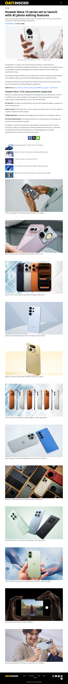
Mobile (7, 8)
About (38, 675)
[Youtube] (56, 676)
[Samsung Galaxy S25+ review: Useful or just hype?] (9, 149)
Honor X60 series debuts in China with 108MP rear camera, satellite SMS (35, 88)
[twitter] (34, 138)
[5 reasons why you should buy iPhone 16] (9, 163)
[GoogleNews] (61, 679)
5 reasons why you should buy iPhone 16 (26, 159)
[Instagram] (59, 676)
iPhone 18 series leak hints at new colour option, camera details (32, 173)
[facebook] (30, 138)
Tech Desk (10, 24)
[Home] (17, 2)
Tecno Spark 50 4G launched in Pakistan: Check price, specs (31, 166)
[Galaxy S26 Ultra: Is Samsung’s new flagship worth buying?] (9, 156)
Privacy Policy (31, 675)
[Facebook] (53, 676)
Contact (35, 677)
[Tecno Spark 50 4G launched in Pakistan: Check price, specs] (9, 170)
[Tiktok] (61, 676)
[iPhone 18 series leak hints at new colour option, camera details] (9, 177)
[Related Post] (34, 211)
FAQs (44, 675)
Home (24, 675)
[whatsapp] (38, 138)
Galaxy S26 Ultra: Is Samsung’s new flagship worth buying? (31, 152)
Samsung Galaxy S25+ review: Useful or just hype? (28, 145)
